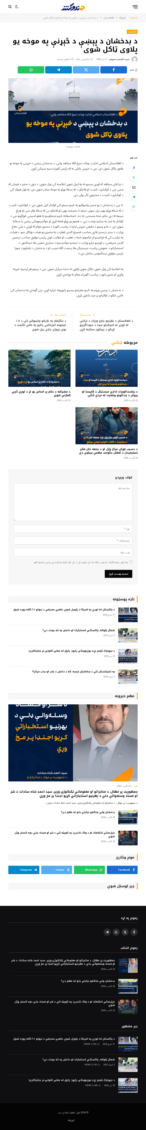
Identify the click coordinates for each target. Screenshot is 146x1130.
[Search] (10, 6)
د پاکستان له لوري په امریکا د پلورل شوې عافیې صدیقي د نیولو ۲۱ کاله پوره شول (64, 610)
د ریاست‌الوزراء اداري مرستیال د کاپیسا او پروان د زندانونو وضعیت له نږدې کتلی (110, 393)
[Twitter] (134, 177)
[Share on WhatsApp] (31, 69)
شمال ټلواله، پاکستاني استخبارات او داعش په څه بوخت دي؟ (78, 630)
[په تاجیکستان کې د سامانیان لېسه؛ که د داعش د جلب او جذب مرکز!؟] (128, 677)
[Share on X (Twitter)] (86, 69)
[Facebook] (134, 168)
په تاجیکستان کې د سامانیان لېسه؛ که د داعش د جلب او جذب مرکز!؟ (73, 672)
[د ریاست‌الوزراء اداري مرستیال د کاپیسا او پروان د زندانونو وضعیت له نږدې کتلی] (106, 368)
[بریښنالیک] (134, 187)
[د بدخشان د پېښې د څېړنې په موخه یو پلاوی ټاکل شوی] (73, 110)
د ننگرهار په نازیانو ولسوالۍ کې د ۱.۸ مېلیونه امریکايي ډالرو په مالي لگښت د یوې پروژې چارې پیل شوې (40, 325)
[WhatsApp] (134, 206)
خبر (136, 786)
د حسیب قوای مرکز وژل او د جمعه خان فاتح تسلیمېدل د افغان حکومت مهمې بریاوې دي (108, 451)
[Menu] (135, 6)
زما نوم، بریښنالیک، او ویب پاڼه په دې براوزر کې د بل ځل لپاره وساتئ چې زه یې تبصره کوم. (80, 562)
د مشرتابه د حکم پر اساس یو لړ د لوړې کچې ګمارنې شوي (41, 393)
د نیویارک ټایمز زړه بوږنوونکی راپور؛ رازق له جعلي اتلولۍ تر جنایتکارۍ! (72, 651)
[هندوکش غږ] (73, 6)
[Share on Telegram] (58, 69)
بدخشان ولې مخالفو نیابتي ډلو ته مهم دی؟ (88, 812)
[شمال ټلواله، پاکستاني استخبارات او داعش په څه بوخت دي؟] (128, 635)
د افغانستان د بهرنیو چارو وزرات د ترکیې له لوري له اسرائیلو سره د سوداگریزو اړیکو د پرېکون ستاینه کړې (106, 325)
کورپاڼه (71, 1120)
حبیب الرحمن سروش (119, 59)
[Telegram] (134, 197)
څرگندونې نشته (83, 59)
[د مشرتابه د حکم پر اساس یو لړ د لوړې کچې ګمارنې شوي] (39, 368)
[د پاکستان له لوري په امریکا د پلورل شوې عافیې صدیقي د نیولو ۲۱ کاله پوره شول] (128, 615)
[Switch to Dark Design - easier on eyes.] (16, 6)
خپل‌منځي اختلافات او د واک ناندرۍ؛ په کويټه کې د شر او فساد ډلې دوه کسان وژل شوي (65, 834)
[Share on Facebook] (113, 69)
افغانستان (132, 32)
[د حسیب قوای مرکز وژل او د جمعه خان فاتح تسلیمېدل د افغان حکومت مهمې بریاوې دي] (106, 425)
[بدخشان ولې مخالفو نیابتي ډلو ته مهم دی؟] (128, 817)
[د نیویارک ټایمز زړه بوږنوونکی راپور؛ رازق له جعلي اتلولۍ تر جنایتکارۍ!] (128, 656)
